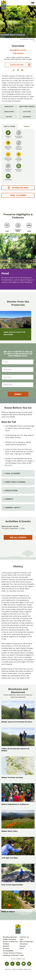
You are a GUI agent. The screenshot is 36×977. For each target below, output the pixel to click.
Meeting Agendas (10, 937)
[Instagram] (18, 964)
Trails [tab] (26, 126)
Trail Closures (18, 53)
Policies (6, 944)
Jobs (21, 939)
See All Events (18, 537)
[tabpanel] (18, 156)
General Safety (12, 508)
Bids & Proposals (26, 941)
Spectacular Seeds (9, 526)
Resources (27, 116)
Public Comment (9, 939)
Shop (22, 948)
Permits (9, 499)
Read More (8, 334)
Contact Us (24, 937)
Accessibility (8, 951)
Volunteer (23, 944)
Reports (6, 946)
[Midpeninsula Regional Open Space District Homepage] (3, 2)
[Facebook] (7, 964)
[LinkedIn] (29, 964)
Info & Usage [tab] (9, 126)
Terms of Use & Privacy (12, 953)
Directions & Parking (27, 106)
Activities (27, 111)
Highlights (9, 106)
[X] (12, 964)
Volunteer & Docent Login (13, 955)
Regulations (9, 111)
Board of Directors (10, 941)
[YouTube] (24, 964)
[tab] (6, 227)
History (9, 116)
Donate (22, 946)
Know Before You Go (18, 50)
